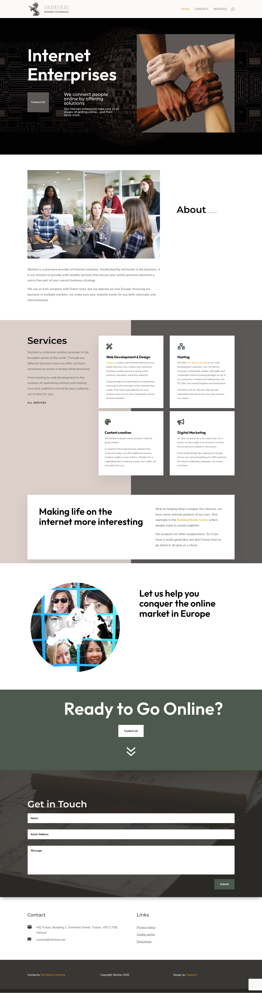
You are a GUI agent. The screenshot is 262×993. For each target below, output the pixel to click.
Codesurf (111, 362)
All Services (36, 402)
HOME (185, 9)
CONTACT (201, 9)
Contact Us (38, 102)
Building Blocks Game (192, 520)
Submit (224, 884)
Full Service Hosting (197, 362)
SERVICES (220, 9)
